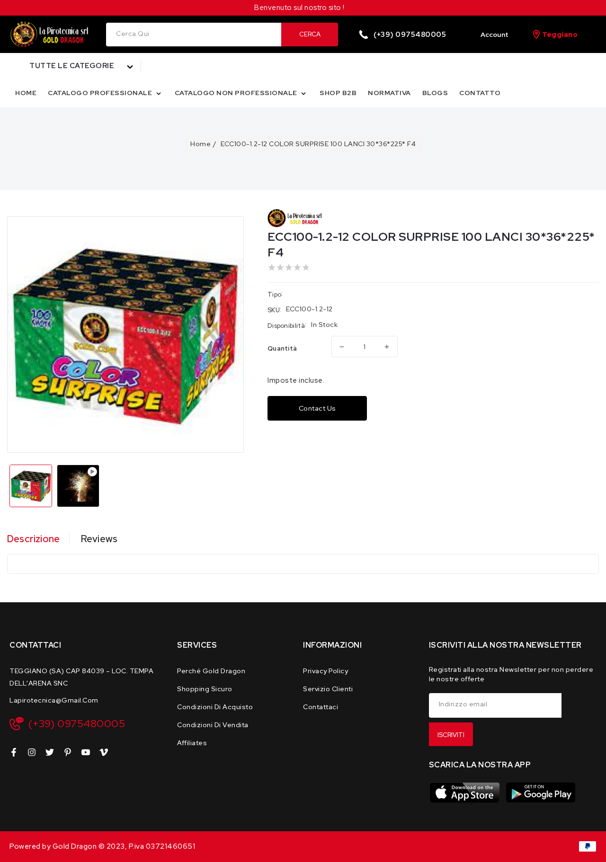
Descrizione (33, 539)
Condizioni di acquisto (215, 707)
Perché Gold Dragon (211, 671)
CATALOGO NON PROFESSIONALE (237, 92)
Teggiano (560, 34)
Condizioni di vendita (213, 725)
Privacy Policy (325, 671)
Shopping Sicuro (204, 689)
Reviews (99, 539)
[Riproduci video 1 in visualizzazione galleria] (78, 486)
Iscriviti (450, 735)
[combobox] (193, 34)
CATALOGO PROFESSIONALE (101, 92)
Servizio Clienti (328, 689)
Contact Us (317, 408)
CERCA (310, 34)
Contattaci (320, 707)
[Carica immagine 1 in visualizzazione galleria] (30, 486)
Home (200, 144)
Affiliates (192, 743)
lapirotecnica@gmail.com (53, 700)
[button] (75, 66)
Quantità (282, 348)
